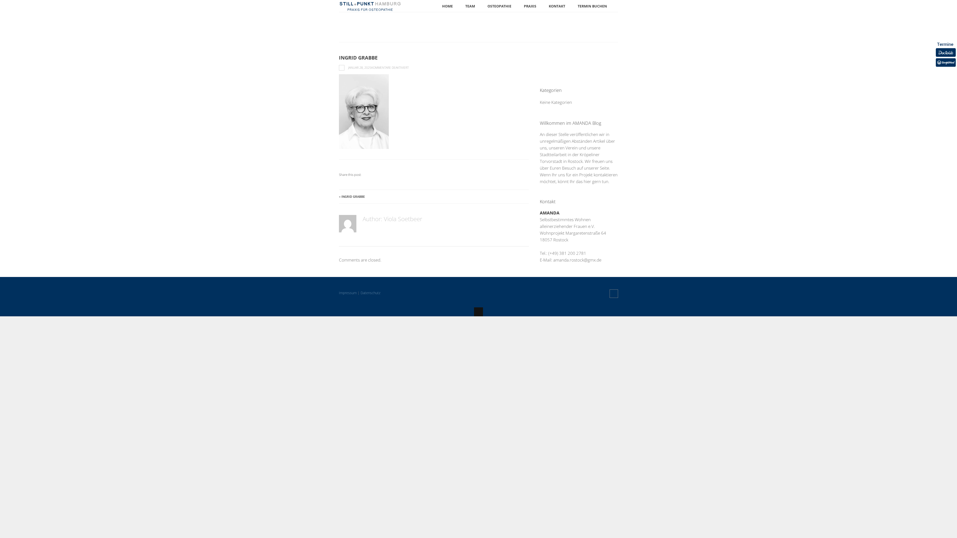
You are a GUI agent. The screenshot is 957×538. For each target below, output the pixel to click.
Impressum (348, 292)
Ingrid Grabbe (353, 197)
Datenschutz (370, 292)
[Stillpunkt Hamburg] (370, 8)
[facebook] (614, 293)
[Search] (613, 61)
